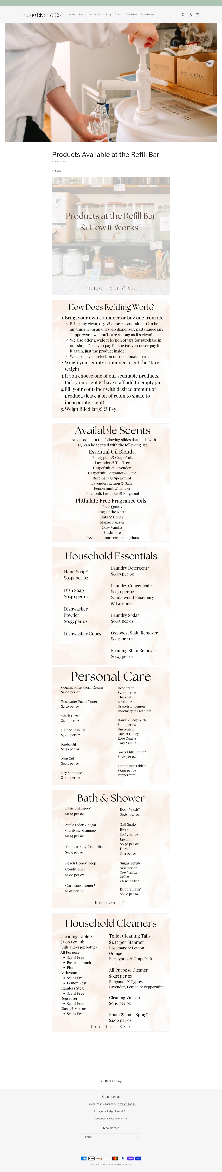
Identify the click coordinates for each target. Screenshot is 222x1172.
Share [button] (58, 171)
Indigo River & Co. (117, 1111)
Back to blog (113, 1081)
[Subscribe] (136, 1137)
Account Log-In (126, 1104)
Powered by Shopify (122, 1164)
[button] (82, 14)
